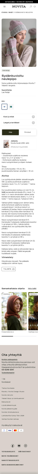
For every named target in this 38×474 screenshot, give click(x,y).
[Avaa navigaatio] (4, 6)
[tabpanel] (19, 204)
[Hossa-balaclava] (14, 312)
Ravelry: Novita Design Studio (13, 391)
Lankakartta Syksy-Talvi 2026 (13, 415)
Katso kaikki (32, 288)
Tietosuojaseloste (8, 451)
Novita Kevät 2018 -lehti (20, 143)
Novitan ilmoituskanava (10, 412)
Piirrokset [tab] (27, 132)
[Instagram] (25, 445)
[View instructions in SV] (11, 107)
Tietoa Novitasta (8, 388)
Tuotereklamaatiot (8, 373)
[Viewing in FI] (4, 107)
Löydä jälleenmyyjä (9, 405)
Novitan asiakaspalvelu (9, 359)
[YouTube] (19, 445)
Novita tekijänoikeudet (10, 456)
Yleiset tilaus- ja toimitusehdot (13, 398)
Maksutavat (6, 402)
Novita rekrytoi (7, 395)
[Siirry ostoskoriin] (34, 6)
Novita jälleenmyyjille (9, 409)
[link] (19, 144)
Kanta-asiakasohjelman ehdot (13, 465)
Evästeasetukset (24, 451)
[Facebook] (12, 445)
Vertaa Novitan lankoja (10, 419)
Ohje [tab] (10, 132)
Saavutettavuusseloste (10, 460)
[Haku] (30, 6)
